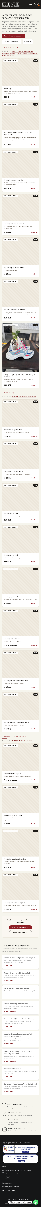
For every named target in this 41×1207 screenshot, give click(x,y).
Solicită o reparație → (20, 927)
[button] (30, 4)
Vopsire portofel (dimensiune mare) (16, 681)
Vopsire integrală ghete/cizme (14, 180)
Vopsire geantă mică (11, 597)
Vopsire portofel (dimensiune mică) (16, 722)
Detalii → (34, 97)
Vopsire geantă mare (11, 513)
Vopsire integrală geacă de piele (15, 859)
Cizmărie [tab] (27, 42)
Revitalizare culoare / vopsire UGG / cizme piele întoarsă (19, 133)
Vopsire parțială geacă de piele (14, 903)
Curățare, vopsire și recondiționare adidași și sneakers (19, 376)
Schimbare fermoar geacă (13, 815)
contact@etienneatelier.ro (11, 1187)
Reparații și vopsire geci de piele (22, 740)
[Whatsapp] (35, 1202)
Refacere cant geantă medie (13, 471)
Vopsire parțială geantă (12, 639)
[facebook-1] (4, 1177)
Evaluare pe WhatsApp (20, 932)
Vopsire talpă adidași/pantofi (14, 268)
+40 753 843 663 (8, 1190)
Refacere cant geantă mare (13, 430)
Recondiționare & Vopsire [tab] (13, 36)
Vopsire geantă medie (11, 555)
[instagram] (8, 1177)
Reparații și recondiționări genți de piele (24, 396)
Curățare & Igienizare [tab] (11, 42)
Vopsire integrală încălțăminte (14, 309)
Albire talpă (8, 89)
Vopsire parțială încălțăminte (14, 224)
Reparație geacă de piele (12, 773)
